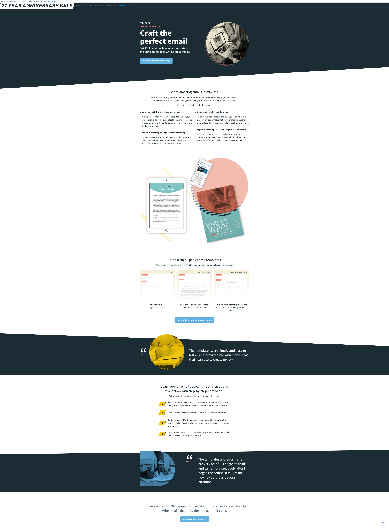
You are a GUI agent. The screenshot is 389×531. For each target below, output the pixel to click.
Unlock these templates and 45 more (194, 320)
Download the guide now (194, 518)
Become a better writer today (156, 60)
